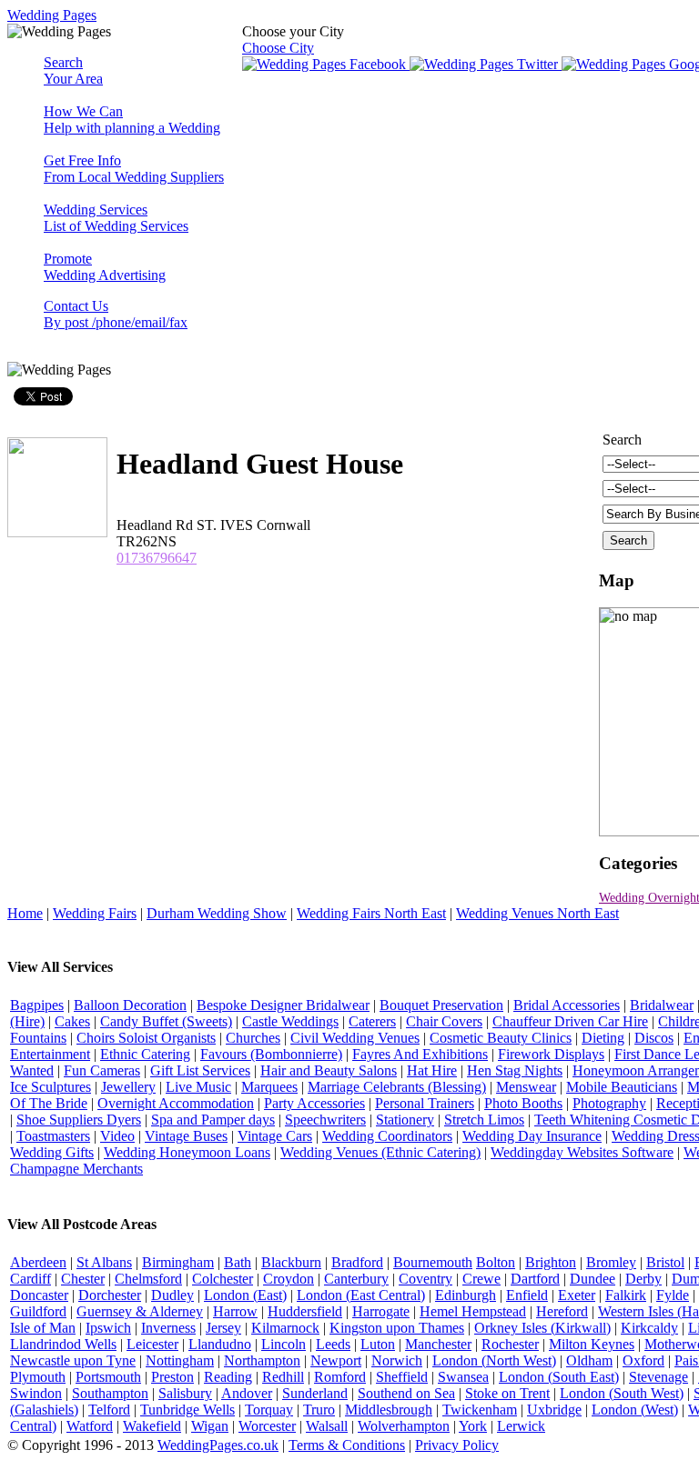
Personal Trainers (424, 1103)
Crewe (481, 1278)
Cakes (72, 1021)
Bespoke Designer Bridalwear (283, 1005)
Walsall (327, 1426)
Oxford (643, 1360)
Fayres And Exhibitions (420, 1054)
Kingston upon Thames (396, 1327)
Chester (83, 1278)
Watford (89, 1426)
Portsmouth (108, 1377)
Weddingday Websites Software (582, 1152)
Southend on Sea (406, 1393)
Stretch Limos (484, 1119)
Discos (654, 1037)
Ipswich (108, 1327)
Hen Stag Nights (514, 1070)
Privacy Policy (457, 1445)
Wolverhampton (404, 1426)
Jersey (223, 1327)
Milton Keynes (591, 1344)
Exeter (576, 1295)
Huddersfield (305, 1311)
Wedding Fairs (95, 913)
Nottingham (180, 1360)
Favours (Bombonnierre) (271, 1054)
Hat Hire (432, 1070)
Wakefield (152, 1426)
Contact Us (115, 314)
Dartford (535, 1278)
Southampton (110, 1393)
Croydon (288, 1278)
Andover (246, 1393)
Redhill (283, 1377)
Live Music (198, 1087)
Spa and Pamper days (213, 1119)
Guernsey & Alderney (139, 1311)
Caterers (372, 1021)
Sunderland (315, 1393)
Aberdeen (38, 1262)
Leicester (152, 1344)
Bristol (665, 1262)
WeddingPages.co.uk (218, 1445)
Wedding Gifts (52, 1152)
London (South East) (559, 1377)
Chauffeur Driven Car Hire (570, 1021)
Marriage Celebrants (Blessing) (397, 1087)
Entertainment (50, 1054)
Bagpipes (37, 1005)
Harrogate (381, 1311)
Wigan (209, 1426)
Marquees (269, 1087)
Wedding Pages (51, 15)
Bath (237, 1262)
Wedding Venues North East (537, 913)
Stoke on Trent (507, 1393)
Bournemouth (432, 1262)
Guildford (38, 1311)
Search (73, 70)
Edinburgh (465, 1295)
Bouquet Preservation (441, 1005)
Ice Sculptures (50, 1087)
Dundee (592, 1278)
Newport (335, 1360)
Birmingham (178, 1262)
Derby (643, 1278)
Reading (228, 1377)
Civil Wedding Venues (355, 1037)
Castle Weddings (290, 1021)
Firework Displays (551, 1054)
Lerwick (521, 1426)
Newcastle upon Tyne (73, 1360)
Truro (319, 1409)
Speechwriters (325, 1119)
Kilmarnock (285, 1327)
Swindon (36, 1393)
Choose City (278, 47)
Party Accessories (314, 1103)
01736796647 (156, 557)
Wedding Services (116, 218)
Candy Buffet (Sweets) (166, 1021)
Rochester (510, 1344)
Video (117, 1136)
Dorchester (109, 1295)
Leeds (333, 1344)
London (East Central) (361, 1295)
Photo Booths (523, 1103)
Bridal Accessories (566, 1005)
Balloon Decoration (130, 1005)
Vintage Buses (186, 1136)
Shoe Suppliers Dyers (78, 1119)
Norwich (396, 1360)
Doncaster (39, 1295)
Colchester (222, 1278)
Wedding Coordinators (387, 1136)
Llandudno (219, 1344)
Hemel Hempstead (473, 1311)
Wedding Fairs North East (371, 913)
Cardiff (30, 1278)
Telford (109, 1409)
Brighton (550, 1262)
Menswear (526, 1087)
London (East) (245, 1295)
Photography (609, 1103)
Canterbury (356, 1278)
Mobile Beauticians (621, 1087)
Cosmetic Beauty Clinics (501, 1037)
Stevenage (658, 1377)
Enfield (527, 1295)
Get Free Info (134, 169)
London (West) (635, 1409)
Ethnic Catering (145, 1054)
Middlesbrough (388, 1409)
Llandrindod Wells (63, 1344)
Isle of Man (43, 1327)
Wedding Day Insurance (532, 1136)
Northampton (262, 1360)
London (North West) (494, 1360)
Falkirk (625, 1295)
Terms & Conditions (347, 1445)
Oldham (589, 1360)
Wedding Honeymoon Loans (187, 1152)
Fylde (672, 1295)
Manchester (438, 1344)
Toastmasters (53, 1136)
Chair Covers (444, 1021)
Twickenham (479, 1409)
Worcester (267, 1426)
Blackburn (291, 1262)
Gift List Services (200, 1070)
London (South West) (622, 1393)
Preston (172, 1377)
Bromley (611, 1262)
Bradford (357, 1262)
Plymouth (38, 1377)
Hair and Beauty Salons (328, 1070)
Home (25, 913)
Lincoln (283, 1344)
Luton (377, 1344)
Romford (340, 1377)
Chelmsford (148, 1278)
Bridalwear (662, 1005)
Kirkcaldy (649, 1327)
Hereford (562, 1311)
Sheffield (402, 1377)
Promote (105, 267)
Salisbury (185, 1393)
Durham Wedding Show (217, 913)
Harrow (235, 1311)
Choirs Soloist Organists (146, 1037)
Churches (253, 1037)
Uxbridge (554, 1409)
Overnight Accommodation (175, 1103)
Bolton (495, 1262)
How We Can (132, 119)
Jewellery (128, 1087)
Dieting (603, 1037)
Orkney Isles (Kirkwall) (542, 1327)
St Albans (104, 1262)
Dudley (172, 1295)
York (473, 1426)
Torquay (269, 1409)
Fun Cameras (102, 1070)
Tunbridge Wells (187, 1409)
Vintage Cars (275, 1136)
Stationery (405, 1119)
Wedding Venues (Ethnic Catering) (380, 1152)
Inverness (168, 1327)
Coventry (425, 1278)
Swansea (463, 1377)
